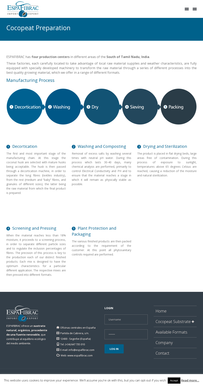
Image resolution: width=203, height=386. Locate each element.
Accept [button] (174, 380)
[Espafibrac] (22, 9)
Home (161, 311)
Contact (162, 353)
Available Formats (171, 332)
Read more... (190, 380)
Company (164, 342)
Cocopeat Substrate (173, 321)
